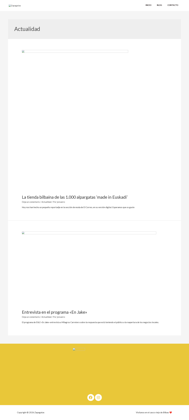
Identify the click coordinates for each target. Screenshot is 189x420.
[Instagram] (98, 397)
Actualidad (46, 202)
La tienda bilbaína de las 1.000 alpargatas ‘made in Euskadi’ (75, 197)
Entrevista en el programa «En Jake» (54, 312)
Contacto (172, 5)
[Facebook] (90, 397)
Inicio (148, 5)
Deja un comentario (31, 202)
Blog (159, 5)
